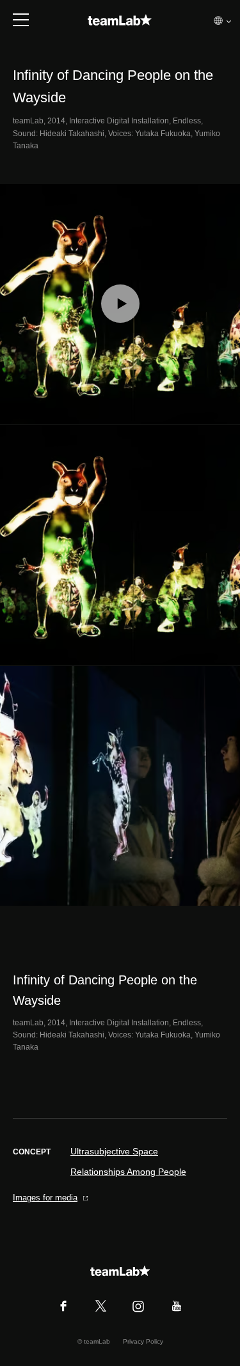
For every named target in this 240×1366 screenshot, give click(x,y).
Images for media (45, 1197)
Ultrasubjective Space (114, 1151)
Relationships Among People (128, 1172)
